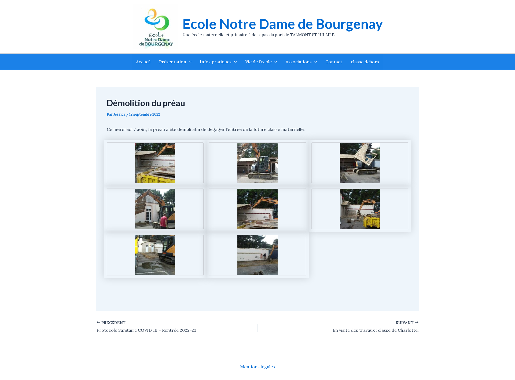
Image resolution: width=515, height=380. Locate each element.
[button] (189, 62)
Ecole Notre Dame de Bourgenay (282, 24)
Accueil (143, 61)
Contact (333, 61)
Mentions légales (257, 366)
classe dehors (365, 61)
